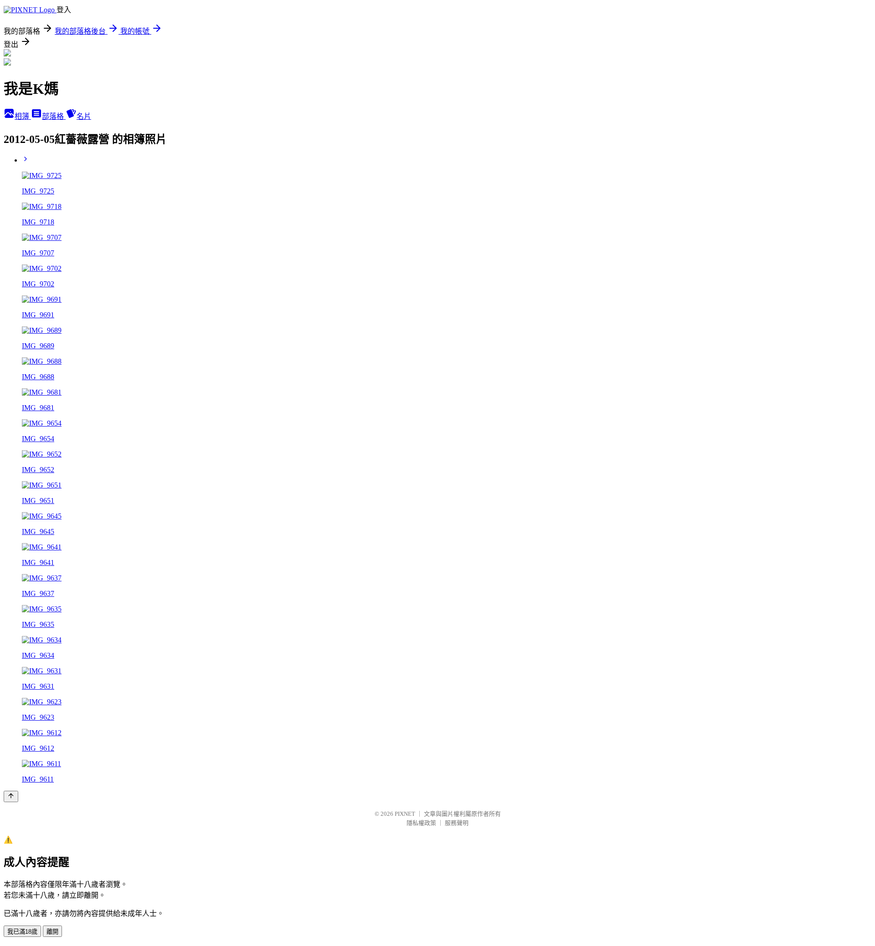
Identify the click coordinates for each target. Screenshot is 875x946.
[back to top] (11, 796)
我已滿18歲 (22, 931)
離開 (52, 931)
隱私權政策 (421, 822)
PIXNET (405, 813)
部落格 (54, 116)
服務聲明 (456, 822)
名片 (84, 116)
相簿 (23, 116)
